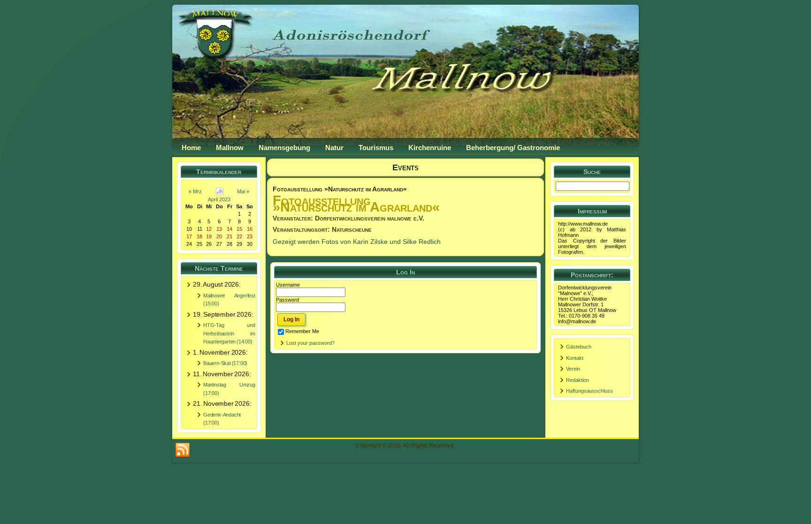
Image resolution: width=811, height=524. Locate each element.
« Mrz (195, 191)
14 (229, 229)
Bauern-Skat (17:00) (225, 363)
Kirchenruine (429, 148)
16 (249, 229)
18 (199, 236)
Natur (334, 148)
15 (239, 229)
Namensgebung (284, 148)
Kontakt (574, 358)
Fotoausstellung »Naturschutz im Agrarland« (340, 189)
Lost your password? (310, 343)
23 (249, 236)
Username (288, 285)
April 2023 (219, 199)
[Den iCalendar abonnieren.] (220, 191)
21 (229, 236)
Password (287, 300)
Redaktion (577, 380)
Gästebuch (578, 346)
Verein (573, 369)
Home (191, 148)
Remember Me (302, 331)
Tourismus (376, 148)
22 (239, 236)
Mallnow (230, 148)
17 (189, 236)
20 (219, 236)
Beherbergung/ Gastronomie (513, 148)
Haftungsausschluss (589, 391)
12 (209, 229)
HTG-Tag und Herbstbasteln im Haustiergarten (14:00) (229, 333)
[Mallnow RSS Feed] (182, 450)
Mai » (243, 191)
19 (209, 236)
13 (219, 229)
